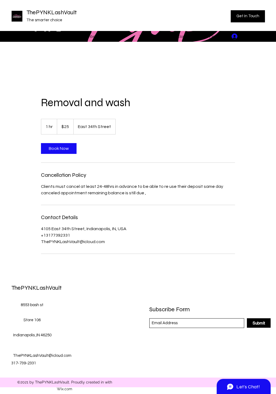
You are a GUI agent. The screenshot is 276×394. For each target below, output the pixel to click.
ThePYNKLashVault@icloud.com (167, 36)
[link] (59, 148)
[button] (261, 36)
